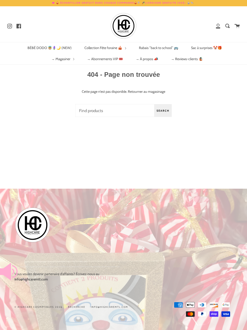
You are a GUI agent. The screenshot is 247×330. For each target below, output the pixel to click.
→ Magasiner (61, 59)
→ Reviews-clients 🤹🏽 (187, 59)
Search (163, 110)
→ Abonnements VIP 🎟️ (105, 59)
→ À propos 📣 (147, 59)
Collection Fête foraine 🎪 (103, 48)
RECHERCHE (76, 307)
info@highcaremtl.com (109, 307)
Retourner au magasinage (146, 91)
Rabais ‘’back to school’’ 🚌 (158, 48)
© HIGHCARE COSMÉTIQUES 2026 (38, 307)
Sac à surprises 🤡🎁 (206, 48)
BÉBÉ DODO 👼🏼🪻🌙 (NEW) (49, 48)
